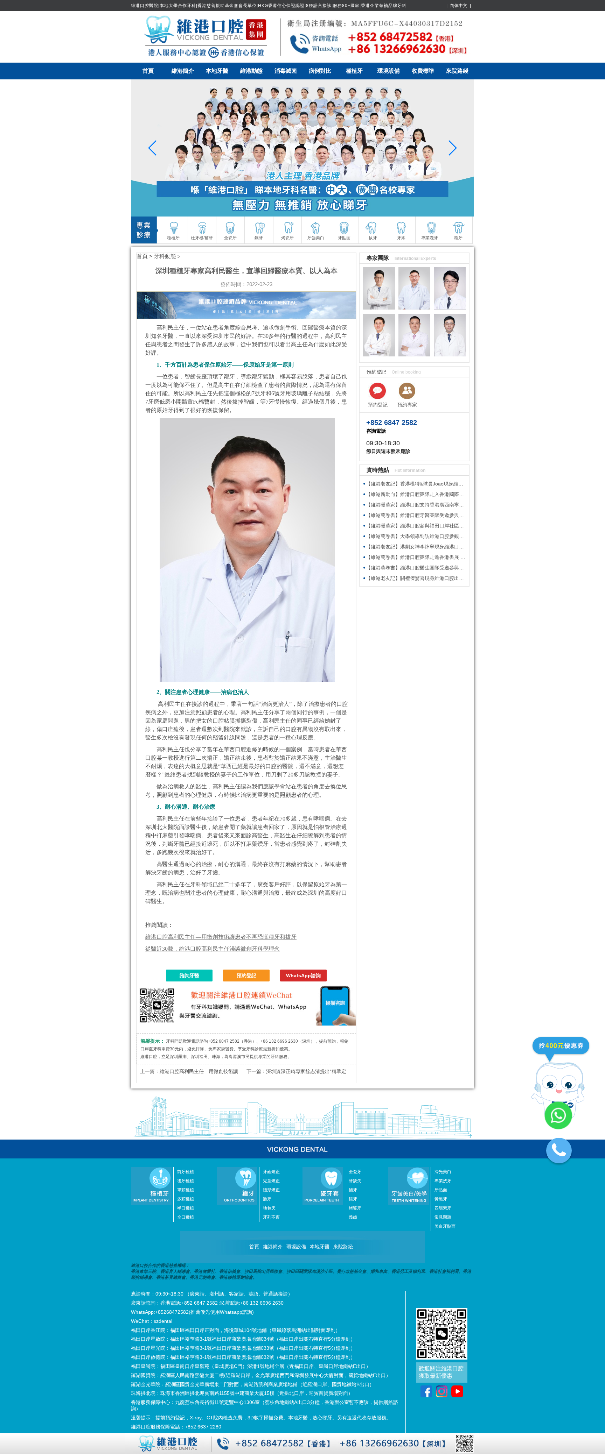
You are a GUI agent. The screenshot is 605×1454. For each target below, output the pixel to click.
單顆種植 (185, 1189)
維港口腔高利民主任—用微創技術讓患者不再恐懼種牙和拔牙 (226, 1071)
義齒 (353, 1217)
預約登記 (246, 975)
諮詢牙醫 (189, 975)
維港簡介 (183, 71)
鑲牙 (353, 1199)
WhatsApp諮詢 (303, 975)
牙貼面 (440, 1189)
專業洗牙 (442, 1180)
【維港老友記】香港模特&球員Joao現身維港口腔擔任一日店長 (434, 484)
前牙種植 (185, 1171)
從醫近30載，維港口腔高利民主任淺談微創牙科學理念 (212, 949)
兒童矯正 (271, 1180)
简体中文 (458, 5)
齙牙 (267, 1199)
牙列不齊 (271, 1217)
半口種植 (185, 1208)
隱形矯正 (271, 1189)
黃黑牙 (440, 1199)
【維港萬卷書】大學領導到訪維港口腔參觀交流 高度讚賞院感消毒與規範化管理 (452, 536)
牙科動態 (165, 256)
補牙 (353, 1189)
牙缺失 (355, 1180)
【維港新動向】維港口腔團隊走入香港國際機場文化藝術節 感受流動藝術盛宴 (450, 494)
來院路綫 (457, 71)
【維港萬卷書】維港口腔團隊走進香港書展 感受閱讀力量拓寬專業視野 (442, 557)
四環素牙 (442, 1208)
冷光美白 (442, 1171)
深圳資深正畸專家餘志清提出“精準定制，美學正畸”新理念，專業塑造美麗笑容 (351, 1071)
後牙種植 (185, 1180)
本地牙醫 (217, 71)
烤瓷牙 (355, 1208)
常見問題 (442, 1217)
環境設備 (388, 71)
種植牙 (354, 71)
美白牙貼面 (445, 1226)
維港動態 (251, 71)
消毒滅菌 (285, 71)
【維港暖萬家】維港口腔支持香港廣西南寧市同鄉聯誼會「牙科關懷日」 (444, 505)
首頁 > (145, 256)
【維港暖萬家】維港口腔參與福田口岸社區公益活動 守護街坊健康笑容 (442, 526)
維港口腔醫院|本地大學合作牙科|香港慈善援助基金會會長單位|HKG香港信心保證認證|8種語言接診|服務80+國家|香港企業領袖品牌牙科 (268, 5)
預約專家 (407, 404)
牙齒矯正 (271, 1171)
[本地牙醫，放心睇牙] (302, 148)
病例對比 (320, 71)
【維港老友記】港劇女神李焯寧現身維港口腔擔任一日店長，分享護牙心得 (447, 546)
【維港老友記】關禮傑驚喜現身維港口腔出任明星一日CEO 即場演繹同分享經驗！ (455, 578)
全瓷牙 (355, 1171)
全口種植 (185, 1217)
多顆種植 (185, 1199)
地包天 (269, 1208)
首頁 (148, 71)
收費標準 (423, 71)
